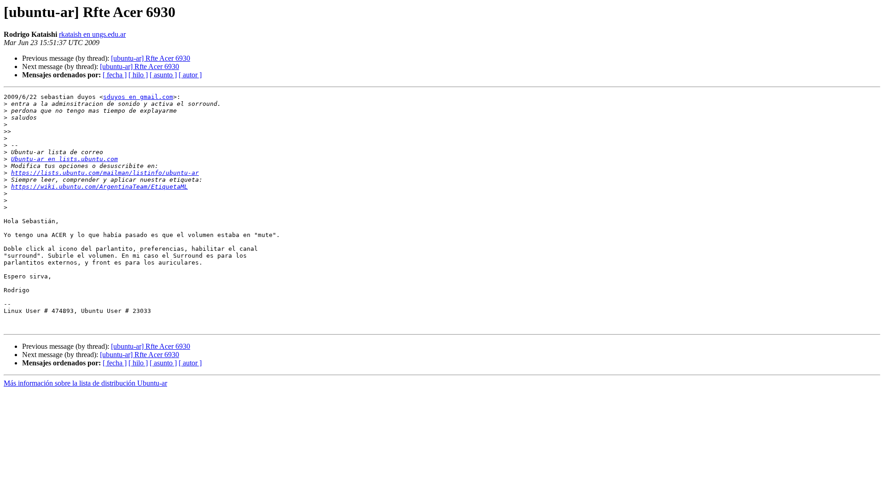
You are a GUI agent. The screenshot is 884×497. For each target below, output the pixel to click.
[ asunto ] (163, 75)
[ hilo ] (138, 75)
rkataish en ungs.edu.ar (92, 34)
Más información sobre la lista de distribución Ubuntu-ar (85, 383)
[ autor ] (190, 75)
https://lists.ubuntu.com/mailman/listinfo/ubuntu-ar (105, 172)
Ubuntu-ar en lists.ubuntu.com (64, 159)
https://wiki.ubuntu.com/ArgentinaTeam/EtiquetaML (99, 186)
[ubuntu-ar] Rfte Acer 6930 (150, 58)
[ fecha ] (115, 75)
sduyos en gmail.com (138, 96)
